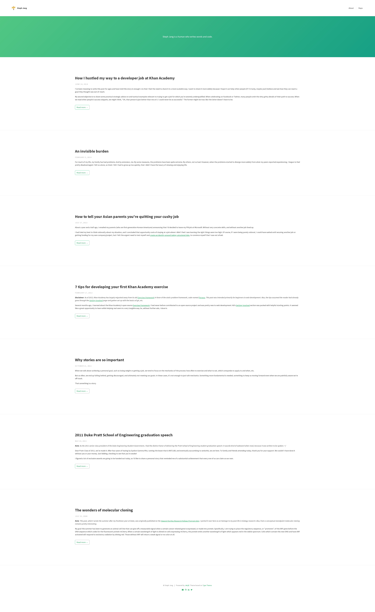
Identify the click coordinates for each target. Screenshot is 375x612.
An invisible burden (91, 151)
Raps (360, 8)
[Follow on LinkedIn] (189, 590)
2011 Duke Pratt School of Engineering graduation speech (124, 435)
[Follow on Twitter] (191, 590)
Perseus (202, 297)
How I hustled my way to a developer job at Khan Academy (125, 78)
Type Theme (207, 585)
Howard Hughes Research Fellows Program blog (180, 521)
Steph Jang (22, 8)
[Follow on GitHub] (186, 590)
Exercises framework (146, 297)
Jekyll (187, 585)
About (351, 8)
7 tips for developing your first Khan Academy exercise (121, 286)
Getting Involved (96, 300)
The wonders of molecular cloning (104, 510)
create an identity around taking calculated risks (169, 235)
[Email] (183, 590)
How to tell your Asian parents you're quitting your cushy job (127, 216)
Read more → (82, 107)
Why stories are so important (99, 359)
